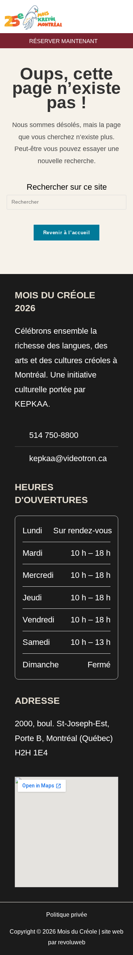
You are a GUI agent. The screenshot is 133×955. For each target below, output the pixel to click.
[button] (127, 17)
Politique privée (66, 915)
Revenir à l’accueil (66, 232)
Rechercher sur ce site (67, 187)
